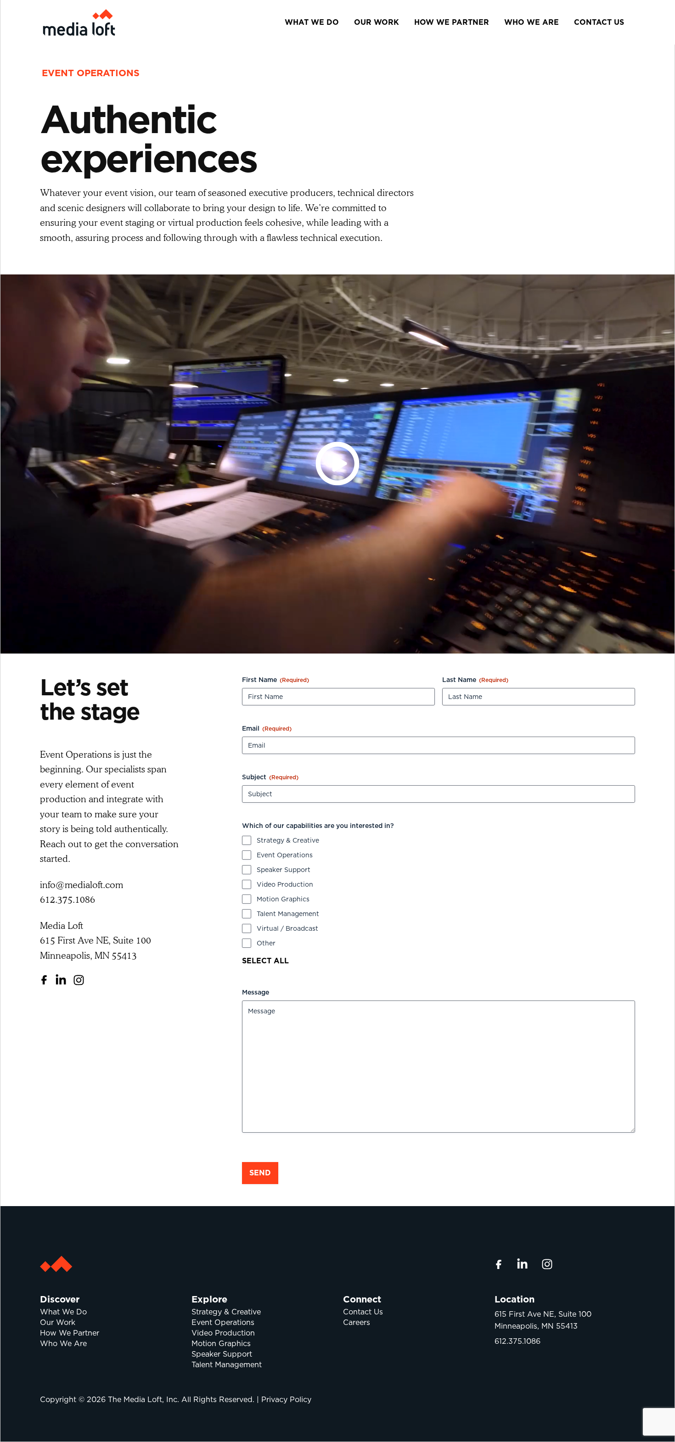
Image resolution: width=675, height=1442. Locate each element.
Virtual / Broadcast (287, 928)
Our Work (376, 22)
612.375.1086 (517, 1341)
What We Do (312, 22)
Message (255, 992)
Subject (270, 777)
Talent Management (288, 913)
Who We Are (531, 22)
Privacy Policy (286, 1399)
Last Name (475, 679)
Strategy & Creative (288, 840)
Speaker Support (283, 869)
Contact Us (599, 22)
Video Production (285, 884)
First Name (275, 679)
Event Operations (285, 855)
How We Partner (451, 22)
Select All (265, 960)
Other (266, 943)
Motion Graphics (283, 899)
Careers (356, 1322)
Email (267, 728)
